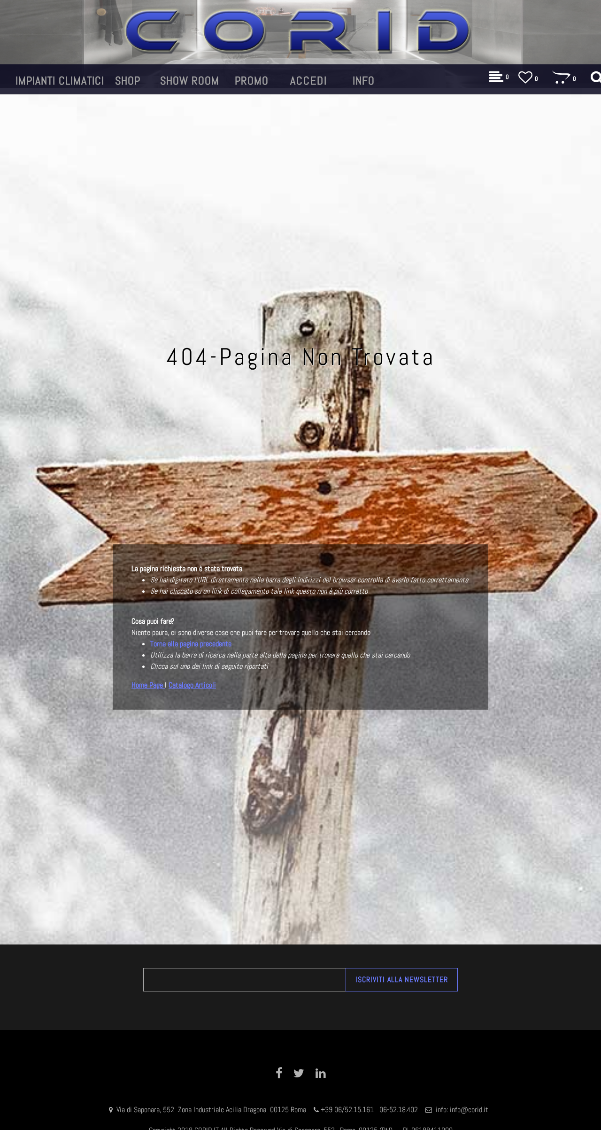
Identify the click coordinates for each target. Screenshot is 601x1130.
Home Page (148, 685)
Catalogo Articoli (192, 685)
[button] (402, 979)
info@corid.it (469, 1110)
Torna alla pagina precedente (190, 644)
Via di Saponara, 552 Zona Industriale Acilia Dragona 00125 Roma (212, 1110)
